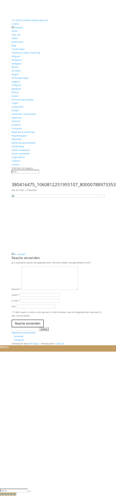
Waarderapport (19, 135)
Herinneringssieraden (23, 99)
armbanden (18, 106)
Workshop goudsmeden (24, 142)
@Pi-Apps (34, 343)
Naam (15, 294)
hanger (15, 110)
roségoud (16, 85)
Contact (15, 164)
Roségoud (17, 59)
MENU (4, 347)
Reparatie (16, 139)
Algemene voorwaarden (24, 332)
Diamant (16, 121)
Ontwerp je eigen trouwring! (26, 52)
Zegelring (16, 117)
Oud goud (17, 128)
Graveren (16, 124)
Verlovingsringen (20, 78)
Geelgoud (16, 63)
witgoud (16, 81)
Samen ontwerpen (21, 150)
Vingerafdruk (18, 157)
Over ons (16, 34)
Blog (14, 45)
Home (15, 31)
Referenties (17, 41)
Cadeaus (16, 160)
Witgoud (16, 56)
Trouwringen (18, 49)
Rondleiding (18, 146)
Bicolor (15, 67)
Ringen (15, 74)
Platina (15, 92)
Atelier (15, 38)
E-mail (16, 300)
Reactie (16, 289)
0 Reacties (32, 190)
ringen (15, 103)
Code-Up (59, 343)
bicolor (15, 96)
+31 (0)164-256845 (21, 20)
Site (13, 306)
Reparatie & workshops (23, 132)
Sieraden (16, 70)
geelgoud (16, 88)
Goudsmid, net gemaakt (24, 114)
